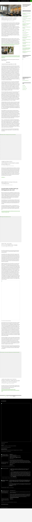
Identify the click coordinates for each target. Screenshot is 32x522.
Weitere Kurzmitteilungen (5, 504)
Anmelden (24, 85)
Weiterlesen (11, 464)
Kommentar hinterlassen (9, 246)
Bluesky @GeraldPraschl (25, 80)
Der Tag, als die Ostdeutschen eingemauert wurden (27, 37)
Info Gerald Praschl (3, 451)
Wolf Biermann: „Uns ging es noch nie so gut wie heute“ (27, 51)
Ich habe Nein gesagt (3, 487)
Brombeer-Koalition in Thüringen (9, 182)
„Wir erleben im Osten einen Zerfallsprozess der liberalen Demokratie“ (10, 380)
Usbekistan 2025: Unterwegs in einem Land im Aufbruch (10, 163)
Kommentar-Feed (25, 88)
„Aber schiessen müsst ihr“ (26, 34)
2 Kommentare (12, 487)
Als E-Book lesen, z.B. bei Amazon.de (14, 497)
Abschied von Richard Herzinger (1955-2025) (9, 18)
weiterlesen (3, 177)
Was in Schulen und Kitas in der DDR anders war (26, 45)
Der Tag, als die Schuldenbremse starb (9, 244)
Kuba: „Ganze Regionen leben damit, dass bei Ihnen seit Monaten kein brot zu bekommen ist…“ (26, 49)
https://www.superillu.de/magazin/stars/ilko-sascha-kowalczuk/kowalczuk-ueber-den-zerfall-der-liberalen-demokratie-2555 (10, 390)
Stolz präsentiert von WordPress (4, 507)
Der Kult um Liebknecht (25, 32)
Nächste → (14, 396)
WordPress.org (24, 89)
